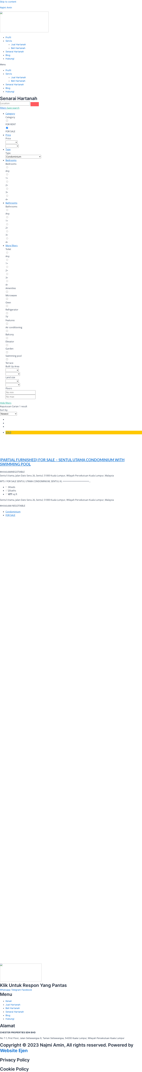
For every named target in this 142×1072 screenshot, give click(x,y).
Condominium (13, 511)
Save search (13, 107)
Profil (8, 37)
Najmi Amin (6, 7)
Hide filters (5, 402)
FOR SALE (10, 515)
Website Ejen (14, 1050)
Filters (3, 107)
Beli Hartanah (18, 48)
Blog (8, 55)
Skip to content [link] (8, 1)
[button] (71, 64)
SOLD (8, 432)
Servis (9, 40)
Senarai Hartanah (15, 51)
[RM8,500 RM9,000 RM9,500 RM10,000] (12, 146)
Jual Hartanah (18, 44)
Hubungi (10, 58)
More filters (12, 245)
